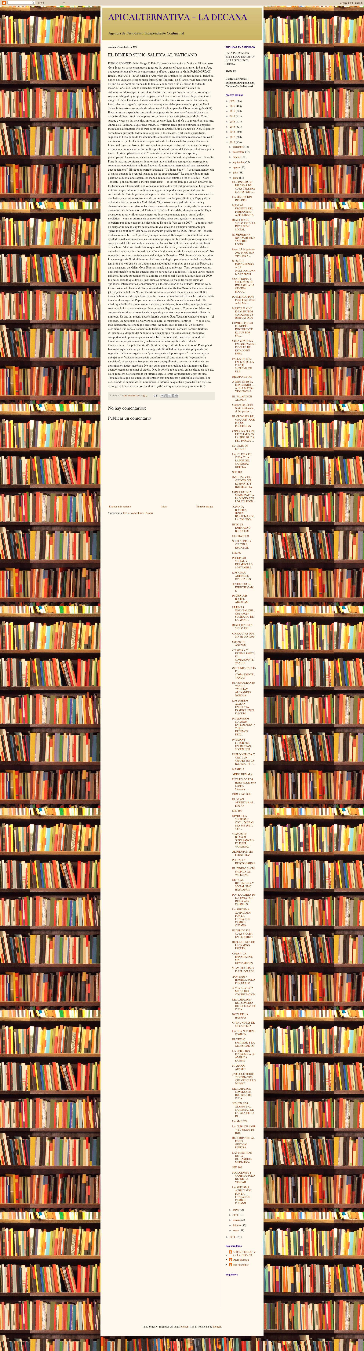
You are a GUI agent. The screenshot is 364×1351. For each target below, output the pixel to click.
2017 (233, 116)
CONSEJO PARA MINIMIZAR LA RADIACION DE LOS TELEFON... (243, 496)
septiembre (239, 162)
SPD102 (236, 552)
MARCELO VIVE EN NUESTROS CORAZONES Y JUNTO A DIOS (243, 312)
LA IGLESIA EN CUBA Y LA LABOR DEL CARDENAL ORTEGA (242, 460)
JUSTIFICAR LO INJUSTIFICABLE (243, 587)
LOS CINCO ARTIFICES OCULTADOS (241, 576)
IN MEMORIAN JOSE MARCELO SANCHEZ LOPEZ (243, 239)
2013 (233, 137)
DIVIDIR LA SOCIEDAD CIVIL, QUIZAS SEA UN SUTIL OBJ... (243, 822)
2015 (233, 126)
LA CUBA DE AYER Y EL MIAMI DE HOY (244, 1130)
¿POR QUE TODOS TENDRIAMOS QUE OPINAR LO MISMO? (244, 1078)
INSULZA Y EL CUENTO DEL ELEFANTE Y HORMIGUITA (242, 481)
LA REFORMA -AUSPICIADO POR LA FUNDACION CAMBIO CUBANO (241, 917)
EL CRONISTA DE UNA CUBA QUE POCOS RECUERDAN (243, 421)
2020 (233, 101)
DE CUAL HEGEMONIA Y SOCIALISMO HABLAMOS (243, 884)
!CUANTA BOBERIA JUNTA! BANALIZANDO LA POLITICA (243, 513)
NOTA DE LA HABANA (240, 1015)
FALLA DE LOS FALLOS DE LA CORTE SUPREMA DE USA (243, 365)
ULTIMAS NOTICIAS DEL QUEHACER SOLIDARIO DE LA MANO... (243, 613)
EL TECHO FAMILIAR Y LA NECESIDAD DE (243, 1042)
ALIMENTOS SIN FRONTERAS (242, 853)
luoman (184, 1326)
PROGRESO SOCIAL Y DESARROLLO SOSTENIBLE (242, 562)
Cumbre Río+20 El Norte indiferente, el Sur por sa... (243, 408)
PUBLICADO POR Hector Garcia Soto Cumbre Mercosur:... (244, 784)
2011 (233, 1237)
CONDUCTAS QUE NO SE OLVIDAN (243, 635)
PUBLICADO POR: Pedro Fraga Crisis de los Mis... (243, 300)
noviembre (239, 152)
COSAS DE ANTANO (239, 643)
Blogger (217, 1326)
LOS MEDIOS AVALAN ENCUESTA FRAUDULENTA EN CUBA (243, 707)
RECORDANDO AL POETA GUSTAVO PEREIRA (243, 1142)
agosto (237, 167)
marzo (236, 1220)
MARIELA (238, 769)
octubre (237, 157)
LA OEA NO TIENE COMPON (243, 1032)
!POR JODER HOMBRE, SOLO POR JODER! (243, 980)
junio (236, 178)
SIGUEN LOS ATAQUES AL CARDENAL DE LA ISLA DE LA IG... (243, 1109)
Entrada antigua (204, 506)
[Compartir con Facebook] (173, 396)
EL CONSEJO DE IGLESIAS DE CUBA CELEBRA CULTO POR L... (243, 186)
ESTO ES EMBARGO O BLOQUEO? (241, 528)
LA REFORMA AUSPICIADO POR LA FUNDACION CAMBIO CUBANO (241, 1195)
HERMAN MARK (242, 376)
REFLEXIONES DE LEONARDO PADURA (243, 945)
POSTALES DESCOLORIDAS (243, 861)
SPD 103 (237, 472)
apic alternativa (241, 1265)
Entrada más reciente (120, 506)
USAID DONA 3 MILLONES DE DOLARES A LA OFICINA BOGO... (243, 285)
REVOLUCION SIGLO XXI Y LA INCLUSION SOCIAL (244, 224)
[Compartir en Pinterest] (176, 396)
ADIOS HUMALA (242, 774)
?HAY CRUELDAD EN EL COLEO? (243, 969)
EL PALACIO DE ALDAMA (242, 398)
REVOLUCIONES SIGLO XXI (242, 626)
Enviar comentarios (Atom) (138, 513)
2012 (233, 142)
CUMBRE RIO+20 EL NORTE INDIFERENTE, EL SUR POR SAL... (242, 329)
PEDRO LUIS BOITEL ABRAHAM (240, 599)
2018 (233, 111)
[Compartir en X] (169, 396)
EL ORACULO (240, 536)
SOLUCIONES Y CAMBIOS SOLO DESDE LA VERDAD (243, 1177)
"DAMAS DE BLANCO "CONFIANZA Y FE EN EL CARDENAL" (243, 840)
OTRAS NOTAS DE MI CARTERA (243, 1024)
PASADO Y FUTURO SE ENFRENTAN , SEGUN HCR (242, 744)
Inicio (164, 506)
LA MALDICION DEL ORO (242, 198)
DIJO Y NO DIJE (241, 794)
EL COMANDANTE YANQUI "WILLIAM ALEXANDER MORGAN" (243, 689)
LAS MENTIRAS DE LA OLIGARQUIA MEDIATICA (242, 1157)
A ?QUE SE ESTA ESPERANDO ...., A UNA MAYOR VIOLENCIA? (243, 386)
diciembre (238, 146)
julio (236, 172)
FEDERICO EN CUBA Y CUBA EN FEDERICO (242, 934)
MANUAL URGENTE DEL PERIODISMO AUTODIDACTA (243, 209)
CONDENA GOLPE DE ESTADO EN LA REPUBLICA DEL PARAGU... (243, 435)
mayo (236, 1209)
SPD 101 (237, 810)
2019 (233, 106)
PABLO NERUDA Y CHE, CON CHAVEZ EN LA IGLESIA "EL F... (243, 759)
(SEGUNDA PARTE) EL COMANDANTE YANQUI (244, 672)
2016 (233, 121)
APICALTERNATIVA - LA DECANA (177, 17)
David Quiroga (241, 1259)
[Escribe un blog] (166, 396)
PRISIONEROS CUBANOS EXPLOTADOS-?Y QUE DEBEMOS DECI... (243, 726)
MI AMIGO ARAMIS (238, 1067)
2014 (233, 131)
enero (236, 1230)
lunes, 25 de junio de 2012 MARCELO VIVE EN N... (243, 252)
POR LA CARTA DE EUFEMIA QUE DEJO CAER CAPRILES (244, 899)
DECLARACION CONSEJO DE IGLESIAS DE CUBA (242, 1093)
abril (236, 1215)
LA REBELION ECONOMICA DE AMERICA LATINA (243, 1055)
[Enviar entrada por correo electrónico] (155, 395)
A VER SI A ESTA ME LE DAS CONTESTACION (243, 991)
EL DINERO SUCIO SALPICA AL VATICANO (243, 871)
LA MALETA (240, 1121)
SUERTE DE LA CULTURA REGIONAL (241, 544)
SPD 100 (237, 1167)
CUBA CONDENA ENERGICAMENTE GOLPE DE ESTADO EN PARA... (244, 347)
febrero (237, 1225)
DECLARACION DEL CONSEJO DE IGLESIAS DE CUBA (244, 1004)
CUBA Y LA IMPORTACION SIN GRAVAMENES (242, 958)
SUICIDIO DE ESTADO (240, 447)
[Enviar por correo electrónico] (162, 396)
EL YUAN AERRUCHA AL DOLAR (243, 802)
